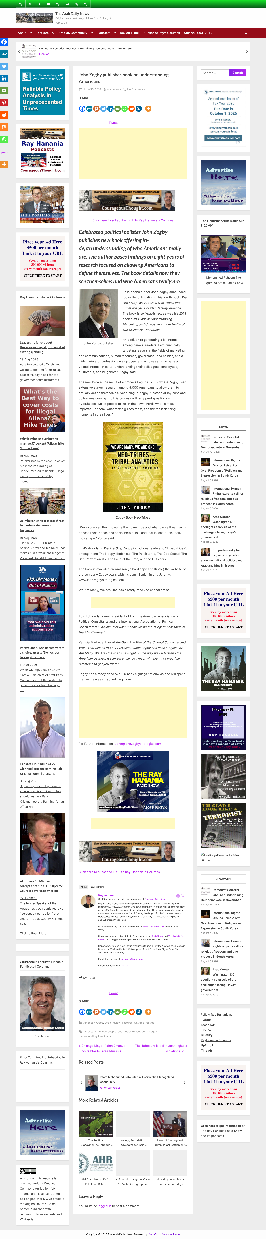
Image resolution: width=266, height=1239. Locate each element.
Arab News (157, 936)
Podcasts (103, 33)
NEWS (223, 426)
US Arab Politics (144, 1022)
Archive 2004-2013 (198, 33)
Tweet (113, 123)
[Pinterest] (4, 100)
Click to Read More (33, 933)
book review (132, 1031)
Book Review (113, 1022)
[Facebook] (82, 106)
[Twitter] (103, 106)
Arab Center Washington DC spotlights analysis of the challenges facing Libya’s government (218, 527)
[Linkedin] (110, 106)
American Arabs (93, 1022)
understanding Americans (95, 1036)
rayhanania (114, 89)
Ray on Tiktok (130, 33)
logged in (104, 1206)
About (22, 33)
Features (42, 33)
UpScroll (207, 1045)
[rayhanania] (88, 907)
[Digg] (139, 106)
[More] (148, 106)
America (88, 1031)
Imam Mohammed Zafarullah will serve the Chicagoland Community (137, 1079)
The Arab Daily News (72, 13)
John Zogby (149, 1031)
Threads (207, 1050)
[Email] (117, 106)
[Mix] (4, 125)
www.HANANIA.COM (153, 926)
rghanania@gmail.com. (132, 959)
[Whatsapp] (124, 106)
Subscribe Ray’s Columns (162, 33)
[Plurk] (96, 106)
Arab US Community (72, 33)
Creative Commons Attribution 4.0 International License (37, 1188)
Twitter (124, 965)
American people (105, 1031)
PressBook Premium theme (164, 1234)
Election (44, 54)
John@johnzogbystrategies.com (138, 744)
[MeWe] (89, 106)
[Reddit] (131, 106)
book (120, 1031)
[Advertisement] (133, 153)
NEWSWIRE (223, 879)
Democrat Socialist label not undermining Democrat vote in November (85, 48)
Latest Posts (97, 886)
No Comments (136, 90)
